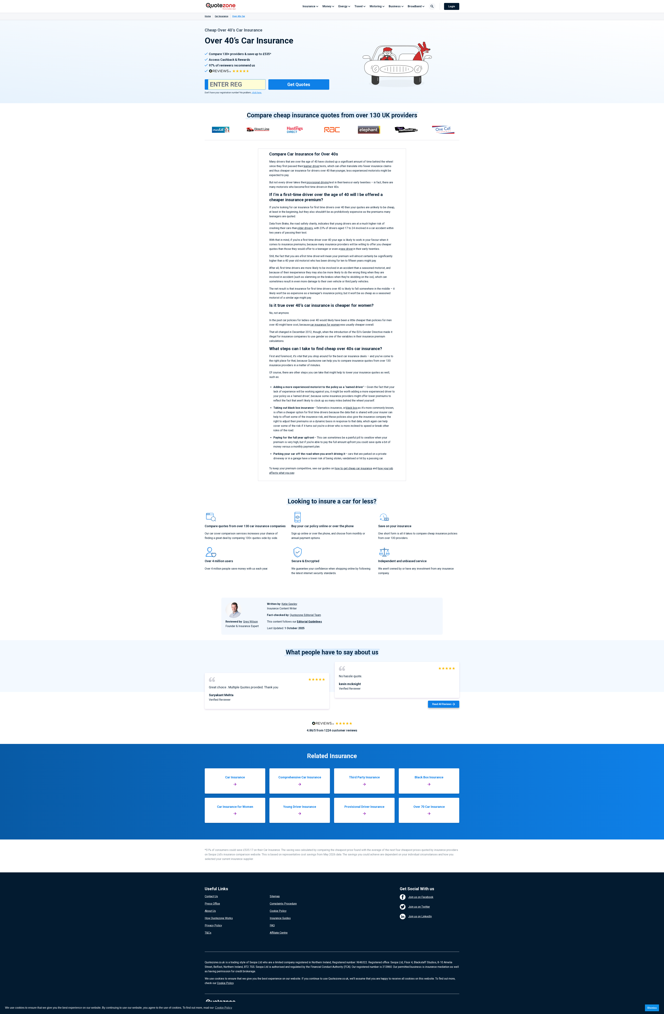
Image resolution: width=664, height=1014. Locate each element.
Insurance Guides (280, 918)
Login (451, 6)
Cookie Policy (278, 911)
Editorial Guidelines (309, 621)
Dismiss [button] (652, 1007)
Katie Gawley (289, 604)
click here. (257, 92)
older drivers (305, 228)
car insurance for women (325, 324)
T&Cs (208, 932)
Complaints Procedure (283, 903)
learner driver (311, 166)
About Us (210, 911)
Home (208, 16)
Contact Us (211, 896)
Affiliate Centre (279, 932)
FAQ (272, 925)
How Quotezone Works (219, 918)
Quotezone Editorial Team (305, 615)
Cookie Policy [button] (223, 1007)
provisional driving (318, 182)
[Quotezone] (221, 6)
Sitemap (275, 896)
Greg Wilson (250, 621)
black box (351, 407)
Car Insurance (221, 16)
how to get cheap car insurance (353, 468)
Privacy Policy (213, 925)
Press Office (212, 903)
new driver (346, 249)
